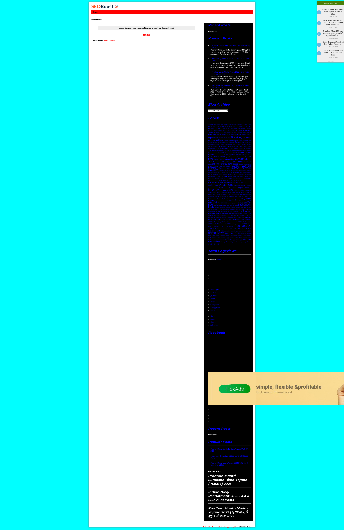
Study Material (231, 217)
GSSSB (235, 164)
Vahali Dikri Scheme (218, 235)
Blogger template (230, 527)
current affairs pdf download (217, 146)
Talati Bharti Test (222, 219)
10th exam (224, 124)
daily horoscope (233, 146)
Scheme (210, 215)
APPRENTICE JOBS (231, 132)
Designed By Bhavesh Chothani (214, 527)
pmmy (230, 203)
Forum (212, 311)
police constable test (221, 205)
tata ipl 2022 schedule (241, 222)
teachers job (218, 226)
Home (95, 12)
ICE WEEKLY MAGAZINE (218, 183)
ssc (215, 215)
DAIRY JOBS (217, 148)
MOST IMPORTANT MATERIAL (229, 188)
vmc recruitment (224, 239)
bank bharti (247, 132)
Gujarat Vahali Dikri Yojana (216, 172)
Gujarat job (224, 168)
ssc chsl (220, 215)
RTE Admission (235, 213)
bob (229, 137)
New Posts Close (330, 3)
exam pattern (230, 155)
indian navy (247, 183)
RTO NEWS (244, 213)
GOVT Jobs (219, 162)
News (217, 197)
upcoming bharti (229, 231)
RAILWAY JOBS (245, 209)
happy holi (229, 172)
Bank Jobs (212, 134)
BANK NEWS (221, 134)
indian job (239, 183)
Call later (219, 140)
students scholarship (220, 217)
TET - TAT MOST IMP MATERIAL (233, 229)
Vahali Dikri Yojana (231, 235)
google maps (218, 159)
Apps (240, 132)
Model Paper (237, 188)
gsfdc (210, 164)
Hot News (228, 176)
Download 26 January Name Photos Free (231, 150)
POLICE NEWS (244, 205)
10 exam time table (214, 124)
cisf (247, 140)
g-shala (228, 157)
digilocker (215, 150)
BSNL (213, 140)
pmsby (234, 203)
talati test (244, 219)
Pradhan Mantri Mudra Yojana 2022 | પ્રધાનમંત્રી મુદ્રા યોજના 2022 (333, 33)
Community (239, 142)
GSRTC (215, 164)
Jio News (214, 185)
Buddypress (215, 308)
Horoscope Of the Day (215, 176)
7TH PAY (247, 126)
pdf (234, 201)
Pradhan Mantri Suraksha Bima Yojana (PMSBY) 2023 (333, 12)
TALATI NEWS (235, 220)
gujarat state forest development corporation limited (235, 170)
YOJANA (216, 242)
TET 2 (248, 229)
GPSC (227, 162)
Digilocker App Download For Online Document (333, 43)
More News (331, 61)
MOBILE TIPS (224, 188)
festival (238, 155)
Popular (211, 207)
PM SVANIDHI (222, 203)
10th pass (231, 124)
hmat (246, 174)
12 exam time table (241, 124)
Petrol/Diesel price (241, 201)
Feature (213, 293)
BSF (209, 140)
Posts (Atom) (109, 40)
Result (245, 211)
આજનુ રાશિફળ (225, 242)
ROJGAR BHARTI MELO (217, 213)
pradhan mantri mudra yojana (235, 207)
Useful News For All (232, 233)
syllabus (238, 217)
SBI (249, 213)
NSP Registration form (230, 196)
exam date (222, 155)
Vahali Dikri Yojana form (243, 237)
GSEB (248, 162)
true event (212, 231)
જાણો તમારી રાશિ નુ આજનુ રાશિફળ (240, 242)
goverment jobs (228, 159)
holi (249, 174)
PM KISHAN (212, 203)
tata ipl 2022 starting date (231, 224)
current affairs (246, 144)
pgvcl (249, 201)
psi (228, 209)
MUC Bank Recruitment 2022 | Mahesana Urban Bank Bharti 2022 (333, 22)
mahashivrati (238, 185)
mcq (215, 188)
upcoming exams (240, 231)
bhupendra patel (221, 137)
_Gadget (213, 296)
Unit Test (220, 231)
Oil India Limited (243, 196)
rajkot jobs (211, 211)
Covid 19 (248, 142)
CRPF (217, 144)
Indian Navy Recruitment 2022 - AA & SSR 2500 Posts (333, 53)
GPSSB (233, 162)
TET (218, 229)
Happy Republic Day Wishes (242, 172)
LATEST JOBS (226, 185)
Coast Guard (217, 142)
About (212, 319)
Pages (212, 302)
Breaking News (241, 137)
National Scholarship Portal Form (233, 192)
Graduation (241, 162)
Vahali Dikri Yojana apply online (223, 237)
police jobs (234, 205)
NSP (221, 196)
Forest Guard (219, 157)
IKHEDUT (232, 183)
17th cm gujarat (237, 126)
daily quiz (243, 146)
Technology (229, 226)
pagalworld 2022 (227, 201)
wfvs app (232, 239)
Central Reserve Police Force (233, 140)
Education (240, 153)
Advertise (214, 325)
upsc (249, 231)
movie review (239, 190)
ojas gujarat (235, 199)
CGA (244, 140)
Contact (213, 322)
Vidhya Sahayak (213, 239)
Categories (214, 305)
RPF (228, 213)
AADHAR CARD (214, 128)
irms (209, 185)
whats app (239, 239)
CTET (239, 144)
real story (221, 211)
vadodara (243, 233)
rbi (216, 211)
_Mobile (213, 299)
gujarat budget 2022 (222, 166)
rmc (249, 211)
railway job (234, 209)
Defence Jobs (227, 148)
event (216, 155)
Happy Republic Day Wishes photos (220, 174)
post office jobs (220, 207)
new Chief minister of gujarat (236, 194)
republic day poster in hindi (233, 211)
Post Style (214, 290)
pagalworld (217, 201)
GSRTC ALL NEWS (225, 164)
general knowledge (238, 157)
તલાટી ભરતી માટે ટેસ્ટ (215, 244)
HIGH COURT (238, 174)
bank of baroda (232, 134)
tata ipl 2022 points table (225, 222)
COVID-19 (211, 144)
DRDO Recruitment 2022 (228, 153)
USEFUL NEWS (216, 233)
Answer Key (218, 132)
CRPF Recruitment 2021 (228, 144)
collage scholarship (228, 142)
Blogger (218, 259)
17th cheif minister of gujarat (222, 126)
